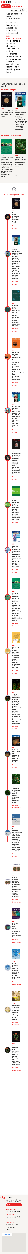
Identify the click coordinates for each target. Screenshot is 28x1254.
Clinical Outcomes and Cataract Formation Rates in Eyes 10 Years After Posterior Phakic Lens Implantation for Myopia (16, 510)
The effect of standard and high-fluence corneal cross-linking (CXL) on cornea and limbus (21, 162)
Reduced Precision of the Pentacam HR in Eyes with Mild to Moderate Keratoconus (16, 756)
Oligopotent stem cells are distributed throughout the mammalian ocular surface (16, 1012)
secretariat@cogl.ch (13, 1214)
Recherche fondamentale (11, 135)
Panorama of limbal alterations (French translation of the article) (7, 113)
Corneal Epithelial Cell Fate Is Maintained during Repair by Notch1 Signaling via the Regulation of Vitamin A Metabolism (16, 1055)
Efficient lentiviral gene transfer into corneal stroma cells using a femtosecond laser (16, 930)
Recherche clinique (8, 89)
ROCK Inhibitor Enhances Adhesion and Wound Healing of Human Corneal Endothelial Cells (16, 971)
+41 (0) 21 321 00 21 (17, 6)
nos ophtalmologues (13, 36)
